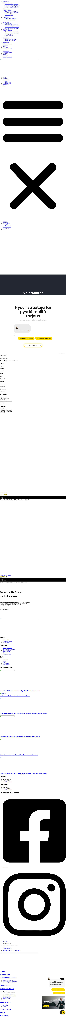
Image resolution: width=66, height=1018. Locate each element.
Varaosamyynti (9, 15)
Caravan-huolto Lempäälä (11, 7)
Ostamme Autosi (7, 989)
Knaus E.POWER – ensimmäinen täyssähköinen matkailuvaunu (20, 691)
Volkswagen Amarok (5, 575)
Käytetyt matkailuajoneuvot (12, 5)
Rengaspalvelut (9, 13)
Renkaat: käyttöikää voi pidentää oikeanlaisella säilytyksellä (20, 736)
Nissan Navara (3, 493)
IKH (6, 16)
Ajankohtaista (6, 79)
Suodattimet (3, 355)
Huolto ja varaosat (7, 10)
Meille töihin (5, 1009)
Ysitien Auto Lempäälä (10, 18)
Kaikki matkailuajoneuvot (11, 4)
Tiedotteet (5, 47)
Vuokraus (5, 45)
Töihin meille (6, 84)
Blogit (4, 46)
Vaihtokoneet (6, 9)
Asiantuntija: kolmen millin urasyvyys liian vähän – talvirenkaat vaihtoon (23, 773)
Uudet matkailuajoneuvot (12, 6)
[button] (33, 153)
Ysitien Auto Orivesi (10, 20)
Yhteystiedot (6, 17)
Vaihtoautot (6, 1)
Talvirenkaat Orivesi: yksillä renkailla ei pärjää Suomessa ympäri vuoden (23, 713)
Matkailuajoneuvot (7, 2)
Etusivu (5, 77)
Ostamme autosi (7, 83)
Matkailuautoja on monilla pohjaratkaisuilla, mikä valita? (19, 755)
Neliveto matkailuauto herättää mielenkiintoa (15, 696)
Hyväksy (2, 412)
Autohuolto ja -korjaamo (11, 11)
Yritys (4, 86)
